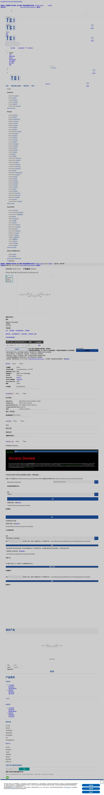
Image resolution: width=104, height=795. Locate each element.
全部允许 (91, 792)
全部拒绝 (91, 788)
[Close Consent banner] (102, 782)
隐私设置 (91, 785)
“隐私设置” (68, 787)
